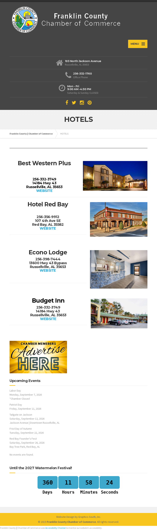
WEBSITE (44, 191)
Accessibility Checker (55, 527)
